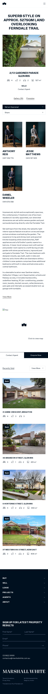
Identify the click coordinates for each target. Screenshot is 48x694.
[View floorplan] (42, 64)
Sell (5, 583)
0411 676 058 (8, 202)
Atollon (32, 680)
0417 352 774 (8, 158)
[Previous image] (6, 51)
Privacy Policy (6, 680)
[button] (24, 325)
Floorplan (30, 98)
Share (7, 112)
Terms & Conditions (8, 678)
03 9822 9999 (8, 655)
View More (7, 297)
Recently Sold (8, 368)
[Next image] (42, 51)
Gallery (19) (18, 98)
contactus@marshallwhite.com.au (16, 658)
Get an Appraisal (12, 107)
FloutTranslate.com (17, 683)
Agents (7, 597)
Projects (8, 592)
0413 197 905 (31, 158)
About (6, 602)
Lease (6, 588)
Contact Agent (12, 355)
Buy (5, 578)
